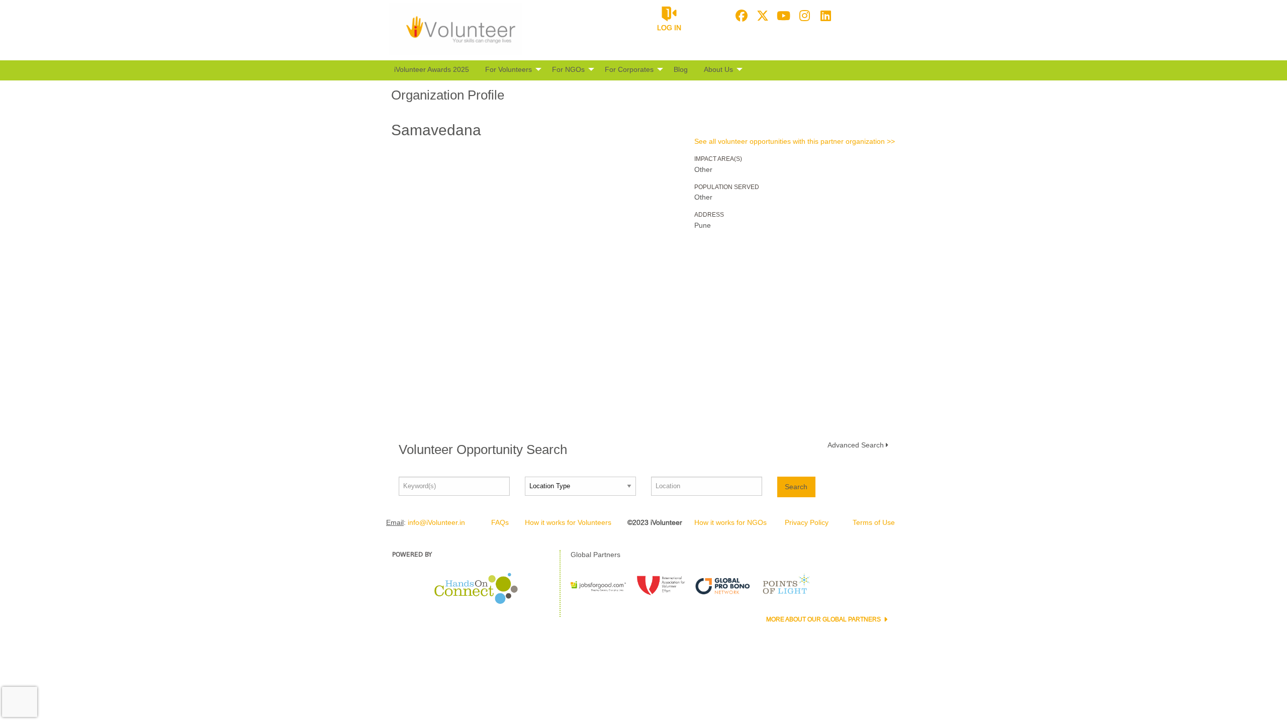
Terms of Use (874, 522)
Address (709, 214)
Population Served (726, 187)
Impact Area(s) (718, 158)
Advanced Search (856, 445)
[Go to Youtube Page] (782, 15)
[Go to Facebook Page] (740, 15)
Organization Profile (447, 95)
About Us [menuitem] (718, 69)
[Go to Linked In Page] (824, 15)
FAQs (500, 522)
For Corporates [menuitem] (629, 69)
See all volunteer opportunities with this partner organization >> (794, 141)
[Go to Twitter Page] (761, 15)
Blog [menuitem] (681, 69)
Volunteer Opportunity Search (483, 449)
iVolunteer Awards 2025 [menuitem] (431, 69)
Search (796, 487)
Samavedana (436, 130)
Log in (669, 28)
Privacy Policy (807, 522)
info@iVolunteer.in (436, 522)
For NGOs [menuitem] (568, 69)
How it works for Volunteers (568, 522)
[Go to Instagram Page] (803, 15)
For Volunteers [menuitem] (508, 69)
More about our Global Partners (824, 619)
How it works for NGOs (730, 522)
